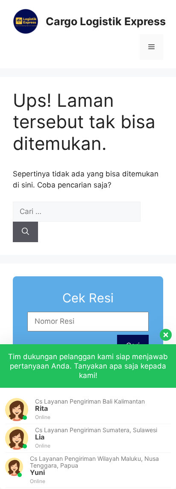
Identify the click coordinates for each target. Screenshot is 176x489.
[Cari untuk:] (77, 211)
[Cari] (25, 232)
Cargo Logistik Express (106, 21)
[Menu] (151, 47)
